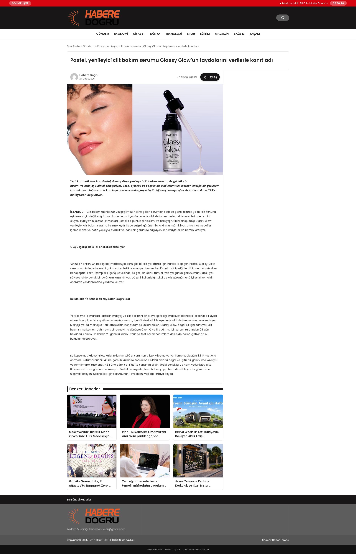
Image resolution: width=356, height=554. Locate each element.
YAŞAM (254, 34)
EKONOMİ (121, 34)
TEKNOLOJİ (173, 34)
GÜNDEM (102, 34)
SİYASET (139, 34)
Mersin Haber (154, 549)
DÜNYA (155, 34)
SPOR (191, 34)
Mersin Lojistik (172, 549)
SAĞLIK (239, 34)
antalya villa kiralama (196, 549)
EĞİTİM (205, 34)
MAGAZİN (222, 34)
